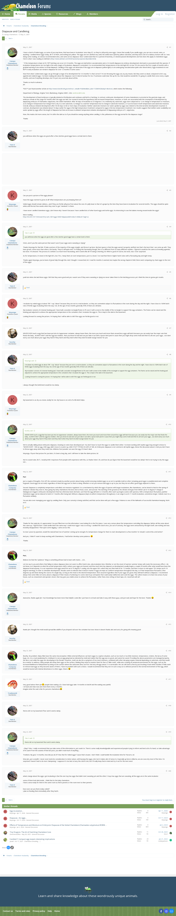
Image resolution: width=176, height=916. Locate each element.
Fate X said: (28, 233)
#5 (170, 272)
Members (93, 14)
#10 (170, 424)
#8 (170, 354)
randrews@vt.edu (78, 93)
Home (7, 14)
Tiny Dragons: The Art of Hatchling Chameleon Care (30, 832)
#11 (170, 472)
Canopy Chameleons (11, 34)
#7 (170, 328)
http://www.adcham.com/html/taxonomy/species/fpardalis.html (73, 59)
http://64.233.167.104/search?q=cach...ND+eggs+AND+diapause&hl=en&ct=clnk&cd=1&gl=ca (56, 217)
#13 (170, 550)
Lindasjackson (163, 841)
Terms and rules (22, 911)
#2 (170, 131)
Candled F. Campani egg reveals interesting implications (32, 839)
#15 (170, 624)
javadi (12, 841)
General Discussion (32, 813)
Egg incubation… (16, 811)
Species (47, 14)
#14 (170, 592)
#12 (170, 518)
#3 (170, 190)
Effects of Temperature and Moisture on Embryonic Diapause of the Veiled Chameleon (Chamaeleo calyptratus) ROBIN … (58, 825)
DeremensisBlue (15, 834)
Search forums (15, 19)
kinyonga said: (29, 361)
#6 (170, 298)
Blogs (78, 14)
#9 (170, 395)
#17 (170, 679)
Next (10, 38)
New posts (5, 19)
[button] (12, 14)
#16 (170, 651)
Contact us (8, 911)
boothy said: (29, 431)
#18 (170, 706)
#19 (170, 732)
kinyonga (13, 813)
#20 (170, 771)
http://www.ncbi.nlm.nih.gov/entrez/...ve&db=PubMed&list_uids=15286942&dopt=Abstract (81, 89)
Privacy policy (39, 911)
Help (50, 911)
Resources (63, 14)
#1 (170, 47)
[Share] (167, 47)
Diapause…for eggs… (18, 818)
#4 (170, 227)
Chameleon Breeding (31, 841)
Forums (21, 14)
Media (34, 14)
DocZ (166, 834)
